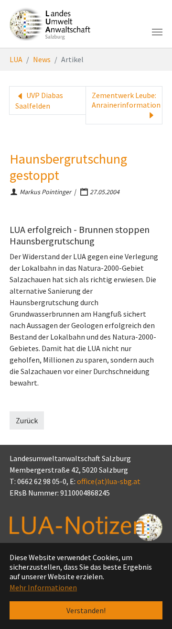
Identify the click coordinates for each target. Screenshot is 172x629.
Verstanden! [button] (86, 610)
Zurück (27, 420)
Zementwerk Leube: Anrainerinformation (126, 100)
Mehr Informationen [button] (43, 587)
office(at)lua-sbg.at (108, 481)
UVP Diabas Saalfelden (39, 100)
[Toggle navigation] (157, 32)
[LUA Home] (50, 24)
